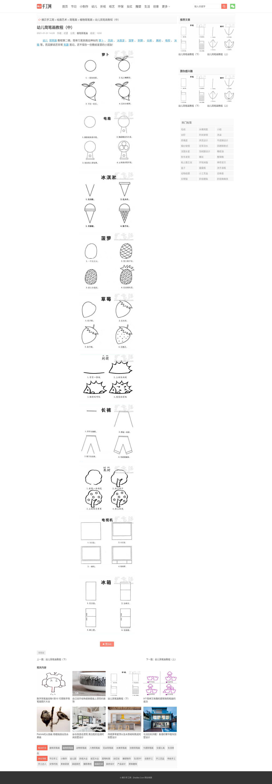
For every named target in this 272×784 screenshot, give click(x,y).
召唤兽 (220, 173)
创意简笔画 (135, 747)
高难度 (184, 140)
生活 (147, 6)
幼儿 (94, 6)
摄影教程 (87, 763)
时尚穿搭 (203, 134)
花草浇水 (203, 145)
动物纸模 (185, 173)
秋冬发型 (185, 156)
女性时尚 (53, 763)
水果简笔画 (121, 747)
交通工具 (160, 747)
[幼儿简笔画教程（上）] (221, 37)
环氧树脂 (203, 162)
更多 (165, 6)
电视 (167, 40)
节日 (74, 6)
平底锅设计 (222, 140)
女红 (129, 6)
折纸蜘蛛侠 (222, 178)
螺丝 (201, 156)
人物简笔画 (95, 747)
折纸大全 (83, 758)
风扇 (110, 40)
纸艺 (112, 6)
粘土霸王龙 (186, 162)
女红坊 (116, 758)
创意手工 (149, 758)
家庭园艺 (76, 763)
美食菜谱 (65, 763)
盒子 (183, 167)
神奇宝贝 (221, 162)
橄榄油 (220, 151)
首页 (65, 6)
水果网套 (203, 129)
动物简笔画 (81, 747)
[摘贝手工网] (44, 6)
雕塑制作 (127, 758)
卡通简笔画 (148, 747)
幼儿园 (73, 758)
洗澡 (219, 134)
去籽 (183, 134)
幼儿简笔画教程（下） (57, 659)
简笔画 (73, 19)
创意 (156, 6)
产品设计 (121, 763)
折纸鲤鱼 (203, 178)
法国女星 (185, 151)
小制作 (84, 6)
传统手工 (171, 758)
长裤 (149, 40)
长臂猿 (184, 178)
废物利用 (106, 758)
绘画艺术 (62, 19)
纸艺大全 (95, 758)
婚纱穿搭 (185, 145)
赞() (108, 644)
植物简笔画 (86, 19)
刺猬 (140, 40)
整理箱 (220, 156)
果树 (158, 40)
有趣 (66, 44)
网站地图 (148, 777)
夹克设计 (203, 140)
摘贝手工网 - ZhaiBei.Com (133, 777)
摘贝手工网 (48, 19)
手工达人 (42, 763)
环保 (121, 6)
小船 (219, 129)
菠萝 (131, 40)
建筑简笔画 (54, 747)
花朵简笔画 (108, 747)
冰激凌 (121, 40)
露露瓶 (202, 167)
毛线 (183, 129)
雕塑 (138, 6)
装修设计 (110, 763)
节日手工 (53, 758)
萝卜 (101, 40)
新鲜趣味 (133, 763)
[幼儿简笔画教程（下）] (192, 37)
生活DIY (138, 758)
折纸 (103, 6)
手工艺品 (160, 758)
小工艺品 (203, 173)
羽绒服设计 (204, 151)
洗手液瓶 (221, 167)
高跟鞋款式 (222, 145)
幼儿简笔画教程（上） (166, 659)
